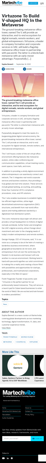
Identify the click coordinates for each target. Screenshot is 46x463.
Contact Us (28, 411)
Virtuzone (33, 342)
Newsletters (6, 415)
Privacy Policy (29, 415)
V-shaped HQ (21, 342)
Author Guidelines (8, 418)
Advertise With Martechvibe (11, 411)
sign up (38, 439)
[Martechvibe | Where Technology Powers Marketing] (13, 3)
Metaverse (7, 342)
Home (4, 408)
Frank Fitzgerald (10, 337)
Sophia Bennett (7, 64)
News (5, 304)
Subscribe (33, 3)
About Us (28, 408)
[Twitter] (4, 458)
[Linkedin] (9, 458)
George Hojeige (27, 337)
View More (6, 328)
